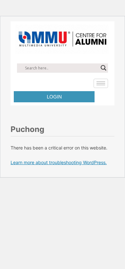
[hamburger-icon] (101, 83)
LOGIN (54, 96)
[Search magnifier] (103, 67)
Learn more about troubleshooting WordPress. (59, 162)
